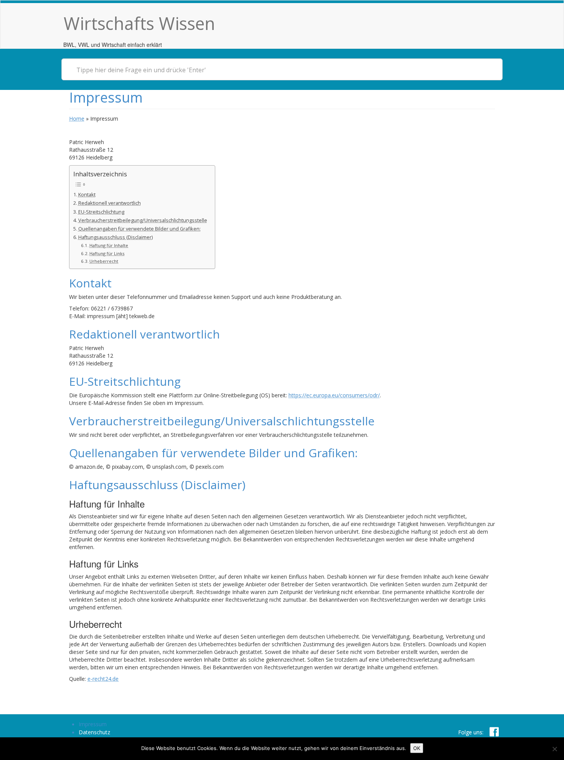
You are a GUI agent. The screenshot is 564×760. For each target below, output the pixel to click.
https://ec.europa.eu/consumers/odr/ (334, 395)
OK (416, 748)
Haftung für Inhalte (108, 245)
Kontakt (87, 194)
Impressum (93, 724)
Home (76, 118)
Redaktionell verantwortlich (109, 203)
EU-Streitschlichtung (101, 212)
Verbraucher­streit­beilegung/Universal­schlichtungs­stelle (142, 220)
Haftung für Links (106, 253)
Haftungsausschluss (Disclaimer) (115, 237)
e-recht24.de (103, 678)
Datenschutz (94, 732)
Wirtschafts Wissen (139, 23)
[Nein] (554, 749)
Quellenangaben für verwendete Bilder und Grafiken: (139, 229)
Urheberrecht (103, 261)
